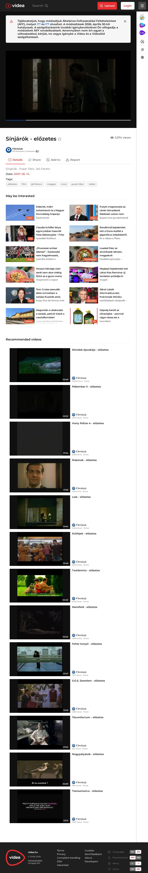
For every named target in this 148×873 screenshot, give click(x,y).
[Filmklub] (9, 150)
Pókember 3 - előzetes (86, 386)
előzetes (12, 184)
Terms (60, 850)
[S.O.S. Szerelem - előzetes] (40, 696)
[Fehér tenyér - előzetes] (40, 659)
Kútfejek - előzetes (84, 533)
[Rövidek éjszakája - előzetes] (40, 365)
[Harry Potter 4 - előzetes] (40, 439)
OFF (133, 869)
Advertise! (63, 865)
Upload (109, 5)
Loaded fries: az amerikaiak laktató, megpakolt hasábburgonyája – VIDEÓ (111, 255)
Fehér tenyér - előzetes (87, 643)
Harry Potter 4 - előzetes (88, 423)
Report (75, 160)
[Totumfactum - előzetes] (40, 733)
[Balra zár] (132, 863)
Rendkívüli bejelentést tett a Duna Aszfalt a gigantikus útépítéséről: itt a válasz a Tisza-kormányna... (113, 235)
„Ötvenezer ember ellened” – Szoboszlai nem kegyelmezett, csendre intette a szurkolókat (48, 255)
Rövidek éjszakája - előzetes (90, 349)
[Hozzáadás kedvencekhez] (59, 139)
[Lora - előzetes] (40, 512)
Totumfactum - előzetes (87, 717)
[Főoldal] (15, 5)
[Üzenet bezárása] (125, 21)
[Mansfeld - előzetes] (40, 622)
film (24, 184)
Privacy (61, 854)
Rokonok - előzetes (84, 460)
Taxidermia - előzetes (86, 570)
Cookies (89, 850)
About (88, 857)
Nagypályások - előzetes (88, 754)
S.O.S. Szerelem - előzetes (88, 680)
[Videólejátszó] (68, 85)
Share (37, 160)
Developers (91, 861)
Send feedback (93, 854)
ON (138, 857)
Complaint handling (68, 857)
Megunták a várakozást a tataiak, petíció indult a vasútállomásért (50, 314)
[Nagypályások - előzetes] (40, 769)
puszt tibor (77, 184)
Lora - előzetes (81, 496)
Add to (55, 160)
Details (18, 160)
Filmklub (17, 148)
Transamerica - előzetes (87, 790)
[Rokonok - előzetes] (40, 475)
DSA (59, 861)
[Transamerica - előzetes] (40, 806)
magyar (51, 184)
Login (128, 5)
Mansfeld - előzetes (84, 606)
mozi (64, 184)
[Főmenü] (142, 6)
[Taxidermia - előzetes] (40, 586)
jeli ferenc (36, 184)
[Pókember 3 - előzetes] (40, 402)
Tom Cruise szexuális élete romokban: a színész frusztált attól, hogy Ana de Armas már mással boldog (50, 297)
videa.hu (33, 852)
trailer (92, 184)
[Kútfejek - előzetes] (40, 549)
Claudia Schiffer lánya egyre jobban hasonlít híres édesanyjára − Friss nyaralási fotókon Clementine (50, 235)
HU (132, 852)
